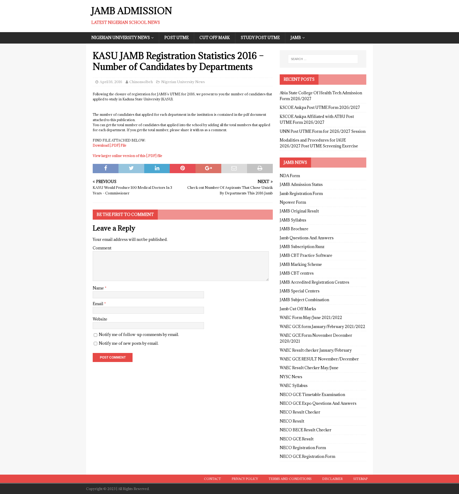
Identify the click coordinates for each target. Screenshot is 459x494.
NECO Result (292, 421)
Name (99, 288)
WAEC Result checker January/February (316, 350)
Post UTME (176, 37)
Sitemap (360, 479)
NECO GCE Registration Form (307, 456)
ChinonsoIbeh (141, 81)
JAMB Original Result (299, 211)
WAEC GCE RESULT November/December (319, 358)
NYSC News (291, 376)
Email (98, 303)
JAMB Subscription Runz (302, 246)
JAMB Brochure (294, 228)
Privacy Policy (245, 479)
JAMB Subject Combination (304, 299)
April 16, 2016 (111, 81)
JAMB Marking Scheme (301, 264)
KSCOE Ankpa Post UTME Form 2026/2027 (320, 107)
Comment (102, 247)
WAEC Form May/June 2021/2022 (311, 317)
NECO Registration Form (303, 447)
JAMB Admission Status (301, 184)
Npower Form (293, 202)
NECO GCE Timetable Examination (312, 394)
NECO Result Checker (300, 412)
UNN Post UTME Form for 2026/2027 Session (323, 131)
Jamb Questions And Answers (307, 237)
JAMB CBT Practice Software (306, 255)
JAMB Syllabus (293, 220)
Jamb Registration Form (301, 193)
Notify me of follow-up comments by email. (139, 334)
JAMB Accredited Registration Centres (314, 282)
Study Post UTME (260, 37)
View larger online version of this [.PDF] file (127, 156)
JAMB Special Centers (300, 290)
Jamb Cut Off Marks (298, 308)
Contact (212, 479)
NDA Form (290, 175)
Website (100, 319)
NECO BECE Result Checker (306, 429)
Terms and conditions (290, 479)
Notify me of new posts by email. (129, 343)
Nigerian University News (120, 37)
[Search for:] (323, 58)
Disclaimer (332, 479)
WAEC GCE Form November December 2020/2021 (316, 338)
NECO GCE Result (296, 438)
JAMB (296, 37)
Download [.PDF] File (109, 145)
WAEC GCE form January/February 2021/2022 (322, 326)
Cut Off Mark (214, 37)
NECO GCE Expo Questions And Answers (318, 403)
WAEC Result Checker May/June (309, 367)
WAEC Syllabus (294, 385)
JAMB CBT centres (297, 273)
